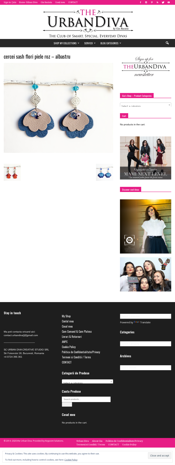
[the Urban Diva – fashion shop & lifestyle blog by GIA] (87, 22)
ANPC (65, 342)
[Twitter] (163, 2)
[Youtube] (168, 2)
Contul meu (68, 321)
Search (67, 404)
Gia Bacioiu (46, 2)
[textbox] (145, 106)
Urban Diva (82, 441)
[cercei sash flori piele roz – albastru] (58, 152)
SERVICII (88, 43)
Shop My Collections (65, 43)
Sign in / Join (10, 2)
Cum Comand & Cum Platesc (77, 331)
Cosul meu (60, 2)
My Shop (66, 316)
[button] (167, 43)
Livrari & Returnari (72, 337)
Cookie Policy (69, 347)
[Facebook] (140, 2)
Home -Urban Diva (28, 2)
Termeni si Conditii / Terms (76, 357)
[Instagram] (146, 2)
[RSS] (157, 2)
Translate (145, 322)
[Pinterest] (151, 2)
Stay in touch (12, 312)
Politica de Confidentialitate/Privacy (81, 352)
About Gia (97, 441)
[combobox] (145, 105)
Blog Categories (109, 43)
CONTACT (73, 2)
